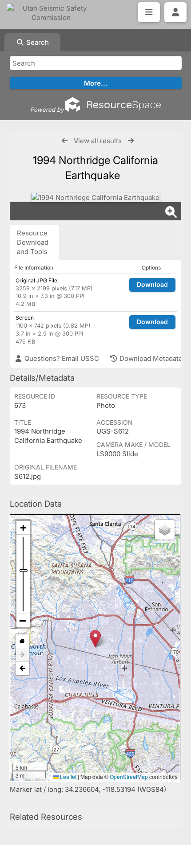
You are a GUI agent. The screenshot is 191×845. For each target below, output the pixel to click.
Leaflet (67, 776)
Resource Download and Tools (32, 242)
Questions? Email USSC (61, 358)
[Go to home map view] (22, 641)
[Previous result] (64, 140)
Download (152, 284)
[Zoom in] (23, 528)
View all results (98, 141)
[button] (95, 639)
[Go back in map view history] (22, 668)
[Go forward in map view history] (22, 655)
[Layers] (165, 530)
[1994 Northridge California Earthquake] (95, 197)
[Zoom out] (23, 620)
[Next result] (130, 140)
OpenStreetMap (129, 776)
